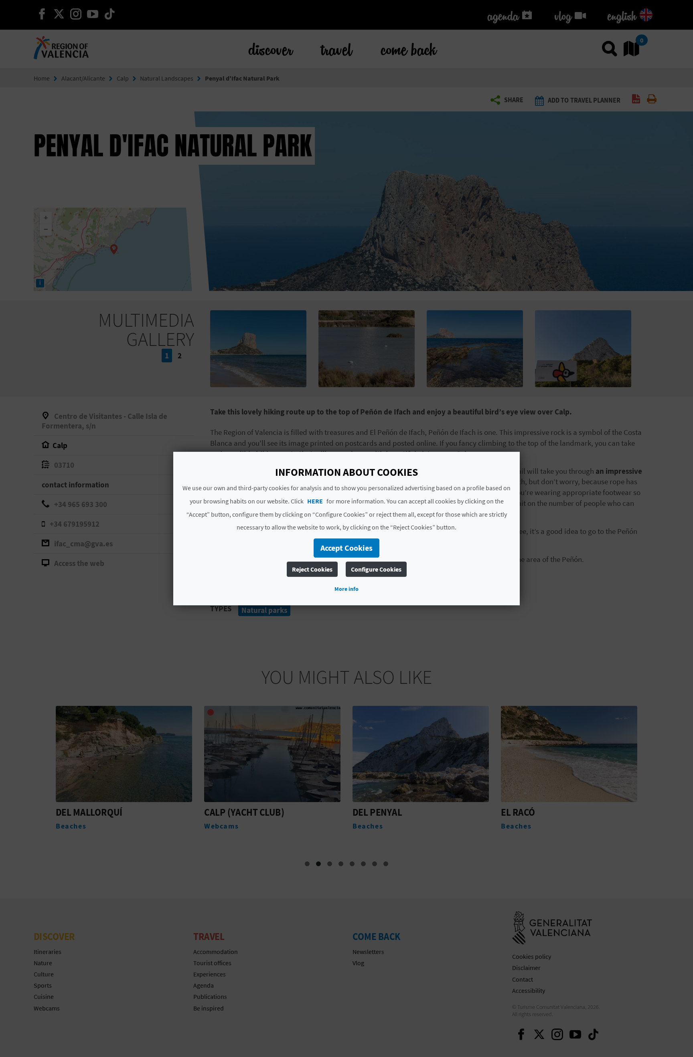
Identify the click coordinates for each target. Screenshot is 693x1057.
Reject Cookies (312, 569)
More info (346, 588)
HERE (315, 501)
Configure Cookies (376, 569)
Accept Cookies (346, 548)
